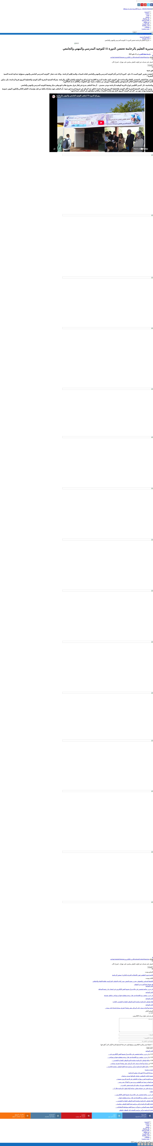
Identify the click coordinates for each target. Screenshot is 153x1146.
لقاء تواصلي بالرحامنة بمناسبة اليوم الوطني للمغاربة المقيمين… (130, 1060)
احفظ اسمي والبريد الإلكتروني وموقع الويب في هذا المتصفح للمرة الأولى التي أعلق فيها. (125, 1044)
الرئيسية (147, 12)
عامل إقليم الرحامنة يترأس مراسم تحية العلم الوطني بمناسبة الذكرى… (127, 1066)
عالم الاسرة (146, 23)
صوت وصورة (145, 29)
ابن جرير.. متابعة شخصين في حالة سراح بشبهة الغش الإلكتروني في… (128, 1054)
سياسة (147, 13)
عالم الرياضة (145, 20)
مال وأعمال (146, 18)
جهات (147, 15)
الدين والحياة (145, 25)
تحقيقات (147, 27)
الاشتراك (150, 65)
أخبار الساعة (149, 986)
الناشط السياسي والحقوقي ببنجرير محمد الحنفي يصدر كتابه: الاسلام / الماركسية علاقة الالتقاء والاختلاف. (123, 981)
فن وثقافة (146, 22)
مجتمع (147, 17)
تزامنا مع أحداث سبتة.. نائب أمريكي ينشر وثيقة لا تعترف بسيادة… (129, 1063)
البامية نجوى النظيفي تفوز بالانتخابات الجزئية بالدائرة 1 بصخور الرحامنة (132, 975)
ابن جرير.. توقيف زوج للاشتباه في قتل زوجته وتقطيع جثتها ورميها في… (128, 1057)
